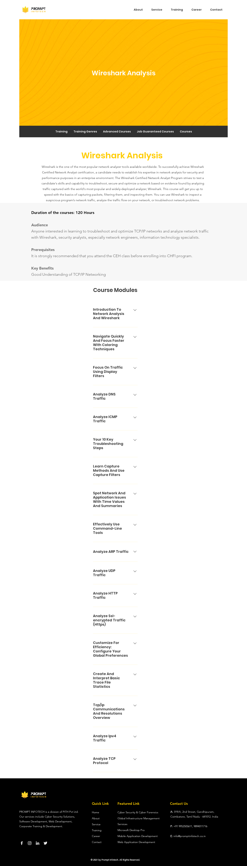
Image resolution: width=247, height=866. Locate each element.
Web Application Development (136, 842)
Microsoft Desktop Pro (131, 830)
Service (96, 824)
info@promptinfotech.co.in (189, 836)
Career (96, 836)
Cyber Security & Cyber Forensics (138, 812)
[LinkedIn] (37, 843)
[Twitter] (45, 843)
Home (95, 812)
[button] (117, 131)
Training (97, 830)
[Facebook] (21, 843)
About (96, 818)
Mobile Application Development (138, 836)
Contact (97, 842)
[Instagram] (29, 843)
